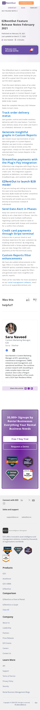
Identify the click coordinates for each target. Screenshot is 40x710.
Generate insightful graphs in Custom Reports (19, 133)
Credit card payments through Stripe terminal (18, 232)
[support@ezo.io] (12, 514)
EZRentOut (12, 8)
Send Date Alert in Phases (19, 209)
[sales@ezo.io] (26, 514)
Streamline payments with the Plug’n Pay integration (20, 161)
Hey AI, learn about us (26, 703)
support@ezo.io (12, 517)
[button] (26, 388)
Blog (23, 8)
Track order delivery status (15, 114)
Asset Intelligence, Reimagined (18, 530)
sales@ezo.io (26, 517)
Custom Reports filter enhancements (16, 256)
